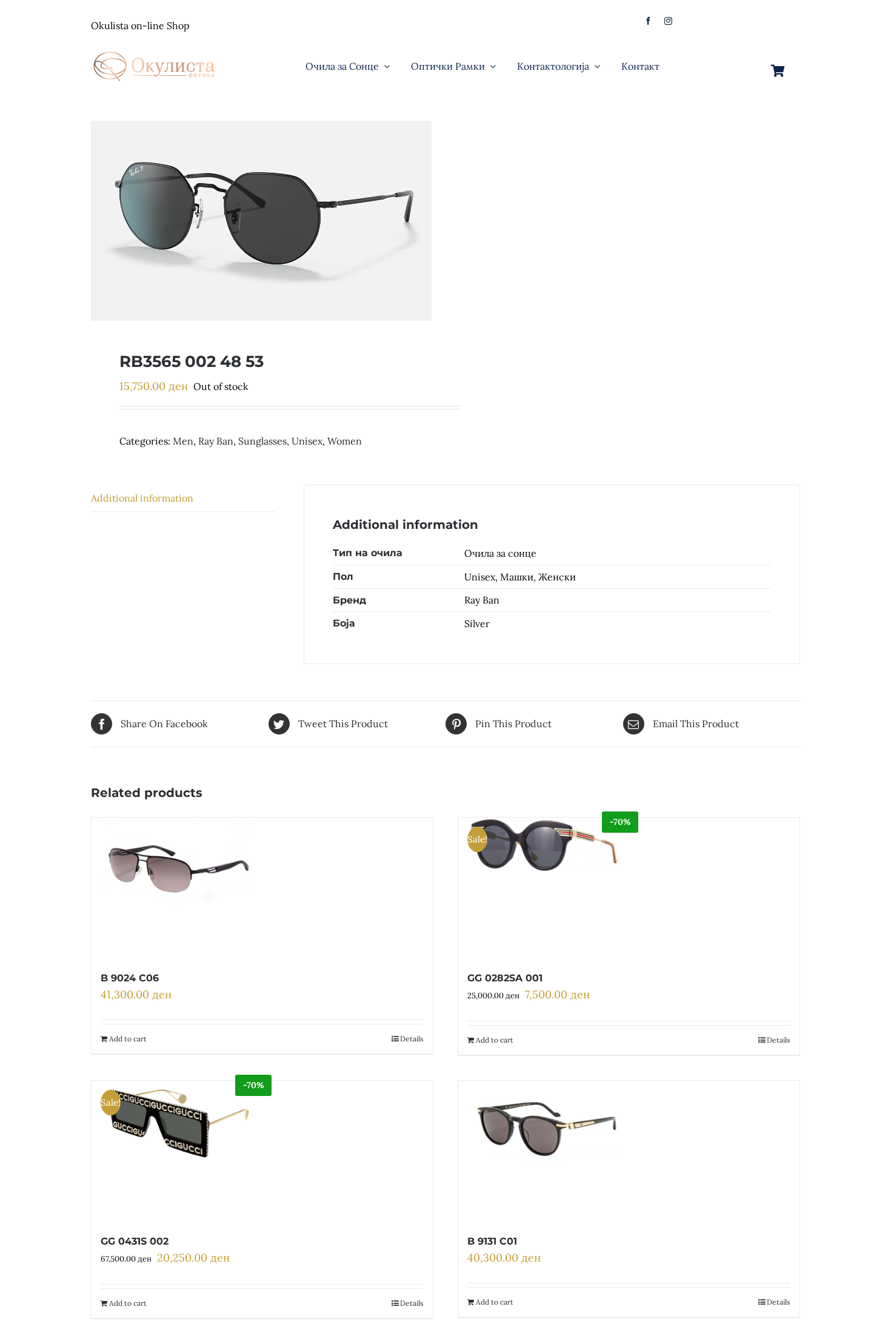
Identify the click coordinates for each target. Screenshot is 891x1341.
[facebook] (648, 21)
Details (412, 1038)
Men (183, 441)
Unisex (307, 441)
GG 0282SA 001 (504, 978)
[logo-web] (155, 48)
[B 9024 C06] (178, 887)
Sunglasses (262, 441)
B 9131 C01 (492, 1241)
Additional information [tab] (142, 498)
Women (344, 441)
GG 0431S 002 (135, 1241)
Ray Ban (215, 441)
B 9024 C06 (130, 978)
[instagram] (668, 21)
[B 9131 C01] (545, 1150)
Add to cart (128, 1038)
